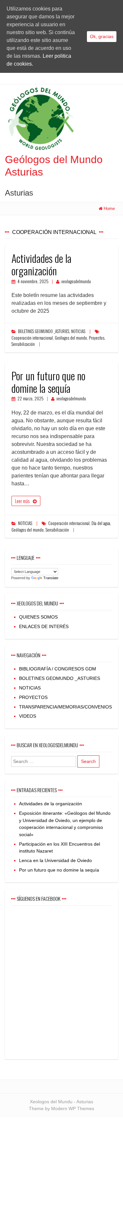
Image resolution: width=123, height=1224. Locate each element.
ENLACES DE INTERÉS (44, 626)
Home (109, 208)
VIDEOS (27, 716)
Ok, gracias (101, 36)
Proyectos (96, 338)
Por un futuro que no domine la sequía (48, 382)
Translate (50, 578)
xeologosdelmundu (76, 281)
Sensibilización (23, 344)
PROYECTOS (33, 697)
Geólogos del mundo (71, 338)
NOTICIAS (78, 331)
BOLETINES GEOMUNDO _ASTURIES (43, 331)
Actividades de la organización (41, 264)
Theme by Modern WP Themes (61, 1108)
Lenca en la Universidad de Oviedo (55, 860)
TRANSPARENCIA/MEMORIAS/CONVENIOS (65, 706)
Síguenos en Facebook (38, 898)
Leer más (22, 500)
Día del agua (101, 523)
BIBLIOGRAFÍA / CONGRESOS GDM (57, 668)
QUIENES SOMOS (38, 617)
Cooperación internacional (32, 338)
